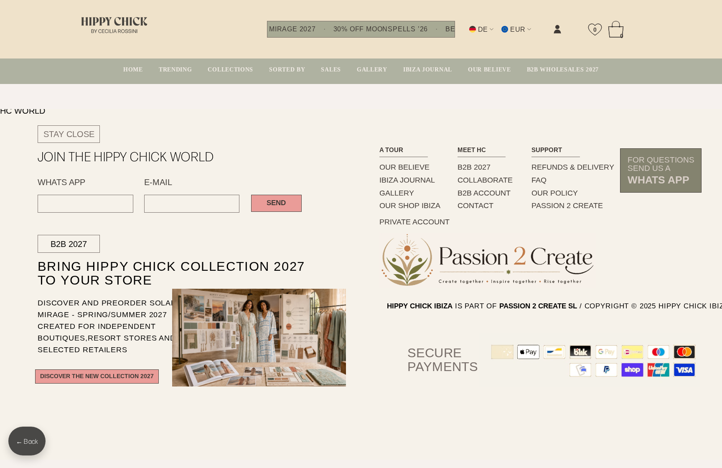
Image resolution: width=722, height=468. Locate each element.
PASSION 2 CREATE (567, 205)
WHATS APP (61, 182)
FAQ (539, 180)
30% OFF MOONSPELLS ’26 (380, 29)
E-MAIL (158, 182)
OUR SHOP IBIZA (409, 205)
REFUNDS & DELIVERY (572, 167)
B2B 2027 (69, 244)
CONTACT (475, 205)
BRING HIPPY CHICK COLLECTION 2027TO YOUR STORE (156, 273)
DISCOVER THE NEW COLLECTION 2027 (97, 376)
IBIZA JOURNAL (407, 180)
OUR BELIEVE (404, 167)
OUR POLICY (554, 193)
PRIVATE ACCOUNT (414, 222)
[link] (473, 36)
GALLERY (396, 193)
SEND (276, 203)
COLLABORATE (485, 180)
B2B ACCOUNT (484, 193)
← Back (27, 441)
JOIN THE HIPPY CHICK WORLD (126, 156)
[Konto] (557, 29)
